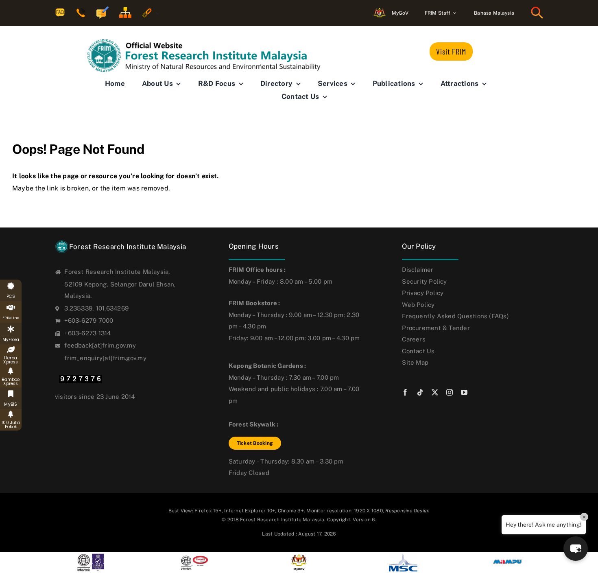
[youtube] (464, 392)
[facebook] (405, 392)
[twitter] (435, 392)
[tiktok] (420, 392)
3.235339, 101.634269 (96, 308)
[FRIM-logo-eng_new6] (209, 42)
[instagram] (449, 392)
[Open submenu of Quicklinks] (155, 13)
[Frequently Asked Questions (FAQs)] (60, 13)
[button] (575, 548)
